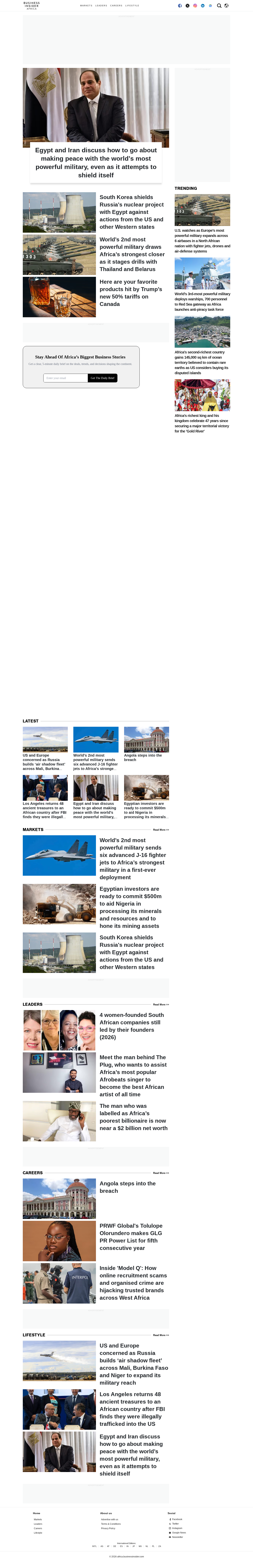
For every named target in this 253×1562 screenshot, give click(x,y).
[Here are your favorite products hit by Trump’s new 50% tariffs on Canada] (96, 297)
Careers (116, 5)
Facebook (177, 1519)
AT (108, 1546)
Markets (86, 5)
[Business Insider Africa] (33, 5)
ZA (159, 1546)
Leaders (101, 5)
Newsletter (177, 1537)
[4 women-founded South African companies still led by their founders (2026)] (96, 1030)
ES (121, 1546)
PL (153, 1546)
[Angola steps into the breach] (146, 744)
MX (140, 1546)
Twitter (175, 1523)
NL (147, 1546)
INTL (94, 1546)
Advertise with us (109, 1519)
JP (133, 1546)
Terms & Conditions (111, 1524)
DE (114, 1546)
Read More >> (161, 829)
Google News (179, 1532)
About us (106, 1513)
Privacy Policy (108, 1528)
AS (102, 1546)
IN (127, 1546)
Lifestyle (132, 5)
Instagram (177, 1528)
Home (36, 1513)
